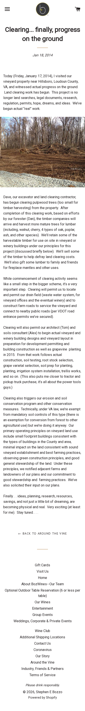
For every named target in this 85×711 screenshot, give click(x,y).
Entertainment (42, 608)
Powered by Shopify (42, 697)
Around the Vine (42, 662)
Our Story (43, 656)
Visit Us (43, 571)
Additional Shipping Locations (42, 637)
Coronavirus (43, 650)
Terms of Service (42, 675)
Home (42, 578)
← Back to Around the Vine (42, 533)
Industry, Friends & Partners (42, 669)
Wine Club (42, 631)
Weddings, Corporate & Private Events (43, 621)
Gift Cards (42, 565)
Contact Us (42, 643)
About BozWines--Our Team (42, 584)
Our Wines (42, 602)
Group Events (42, 615)
